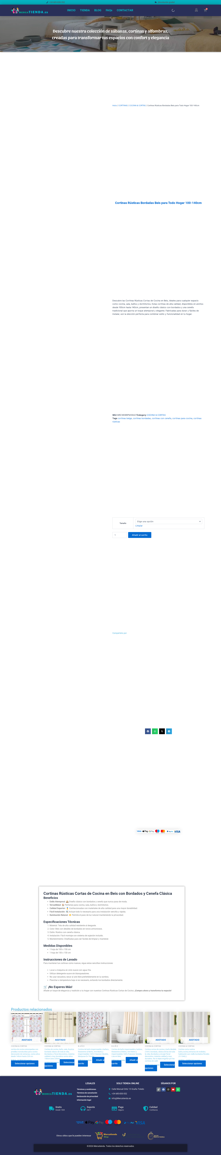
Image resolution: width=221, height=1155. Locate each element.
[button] (148, 731)
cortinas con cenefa (161, 418)
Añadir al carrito (139, 535)
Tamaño (123, 523)
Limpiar (139, 525)
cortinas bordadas (142, 418)
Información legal (84, 1100)
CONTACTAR (125, 10)
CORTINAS (123, 105)
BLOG (97, 10)
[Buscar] (171, 10)
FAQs (109, 10)
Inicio (114, 105)
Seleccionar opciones (25, 1063)
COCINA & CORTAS (137, 105)
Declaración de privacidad (87, 1096)
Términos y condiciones (86, 1089)
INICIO (71, 10)
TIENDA (85, 10)
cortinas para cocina (182, 418)
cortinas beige (125, 418)
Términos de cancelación (87, 1093)
